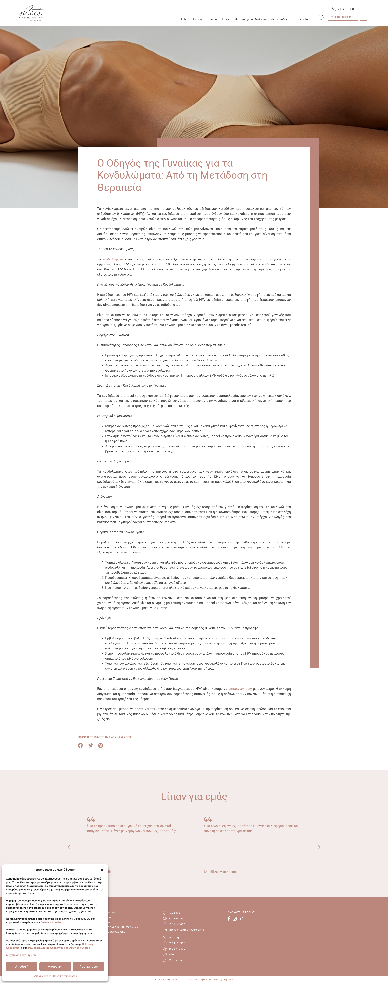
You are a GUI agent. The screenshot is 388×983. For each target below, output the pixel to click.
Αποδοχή (21, 966)
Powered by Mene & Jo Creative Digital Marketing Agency (194, 979)
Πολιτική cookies (41, 975)
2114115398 (346, 9)
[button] (102, 870)
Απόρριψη (55, 966)
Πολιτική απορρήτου (65, 975)
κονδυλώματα (113, 259)
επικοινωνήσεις (240, 689)
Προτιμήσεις (88, 966)
